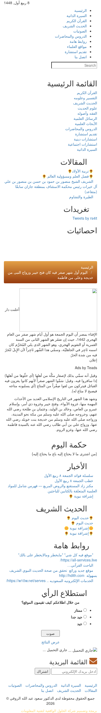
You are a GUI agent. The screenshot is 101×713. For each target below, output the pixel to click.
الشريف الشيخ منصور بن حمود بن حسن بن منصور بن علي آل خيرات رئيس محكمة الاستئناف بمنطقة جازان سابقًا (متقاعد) (50, 186)
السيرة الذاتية (77, 15)
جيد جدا (76, 616)
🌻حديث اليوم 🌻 (80, 517)
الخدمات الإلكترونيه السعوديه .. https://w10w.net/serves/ (50, 580)
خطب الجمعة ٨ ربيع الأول (74, 480)
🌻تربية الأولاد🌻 (81, 170)
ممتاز (78, 610)
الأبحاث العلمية (86, 123)
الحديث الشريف (75, 25)
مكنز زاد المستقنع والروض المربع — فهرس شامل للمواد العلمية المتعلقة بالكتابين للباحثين (52, 488)
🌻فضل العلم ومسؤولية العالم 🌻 (68, 176)
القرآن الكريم (77, 20)
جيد (79, 623)
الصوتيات (80, 31)
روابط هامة (78, 41)
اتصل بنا (81, 56)
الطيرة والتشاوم (81, 196)
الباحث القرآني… (80, 565)
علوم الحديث (87, 108)
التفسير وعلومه (85, 97)
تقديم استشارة (76, 51)
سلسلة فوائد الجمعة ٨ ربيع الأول (69, 475)
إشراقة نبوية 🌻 (81, 496)
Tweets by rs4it (85, 218)
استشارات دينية (85, 139)
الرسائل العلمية (85, 118)
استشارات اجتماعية (82, 144)
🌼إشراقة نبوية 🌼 (79, 527)
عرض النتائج (50, 641)
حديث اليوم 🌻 (82, 522)
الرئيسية (80, 10)
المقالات (91, 690)
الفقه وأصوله (87, 113)
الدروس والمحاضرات (71, 36)
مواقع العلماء (77, 46)
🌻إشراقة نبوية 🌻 (79, 533)
